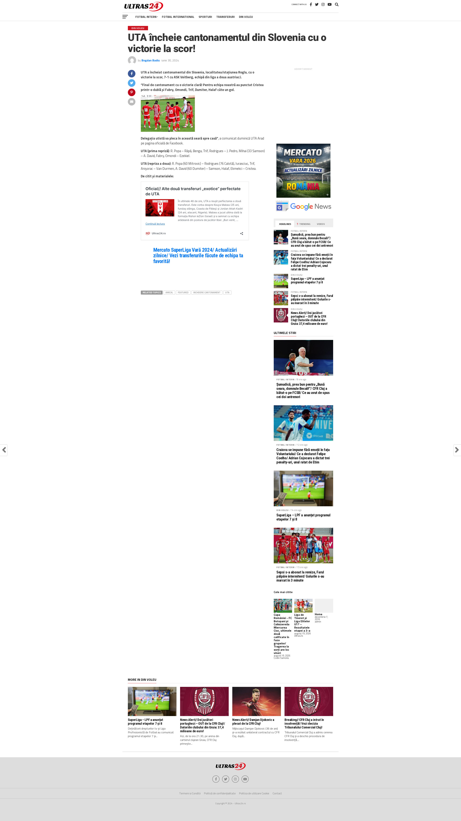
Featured (183, 292)
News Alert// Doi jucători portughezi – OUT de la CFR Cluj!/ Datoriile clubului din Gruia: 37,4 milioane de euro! (309, 318)
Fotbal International (178, 17)
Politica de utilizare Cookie (254, 793)
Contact (277, 793)
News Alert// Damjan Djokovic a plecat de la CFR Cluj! (253, 722)
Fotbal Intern (145, 17)
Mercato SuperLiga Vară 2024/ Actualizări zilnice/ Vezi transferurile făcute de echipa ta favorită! (198, 255)
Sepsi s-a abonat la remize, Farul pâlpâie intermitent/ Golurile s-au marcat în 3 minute (312, 299)
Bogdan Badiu (151, 60)
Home (318, 614)
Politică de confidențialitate (220, 793)
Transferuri (225, 17)
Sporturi (205, 17)
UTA (227, 292)
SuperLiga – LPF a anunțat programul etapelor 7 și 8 (308, 280)
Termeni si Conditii (190, 793)
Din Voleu (246, 17)
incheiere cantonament (206, 292)
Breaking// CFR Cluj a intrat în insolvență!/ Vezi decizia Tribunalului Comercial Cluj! (304, 723)
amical (169, 292)
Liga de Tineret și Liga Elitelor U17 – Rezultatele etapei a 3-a (302, 623)
